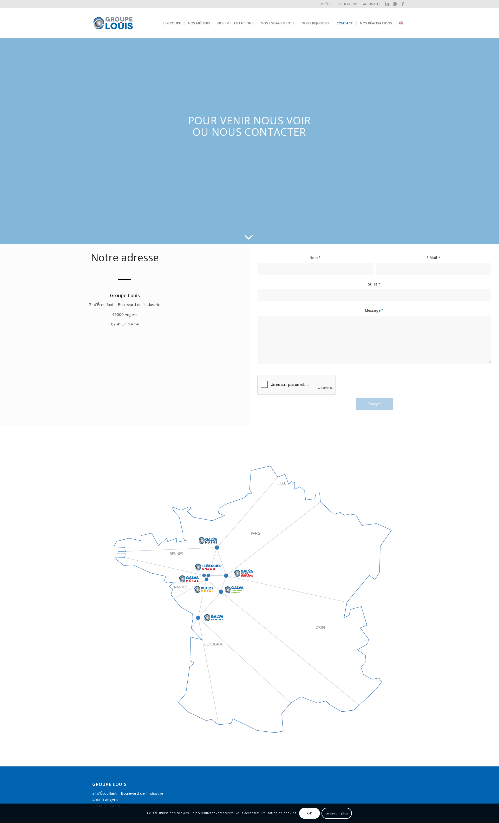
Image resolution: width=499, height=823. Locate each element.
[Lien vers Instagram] (395, 4)
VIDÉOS (326, 4)
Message (374, 310)
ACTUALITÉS (371, 4)
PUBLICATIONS (347, 4)
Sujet (374, 284)
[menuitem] (326, 4)
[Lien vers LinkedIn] (387, 4)
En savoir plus (337, 813)
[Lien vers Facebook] (403, 4)
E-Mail (433, 257)
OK (309, 813)
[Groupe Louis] (125, 23)
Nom (315, 257)
